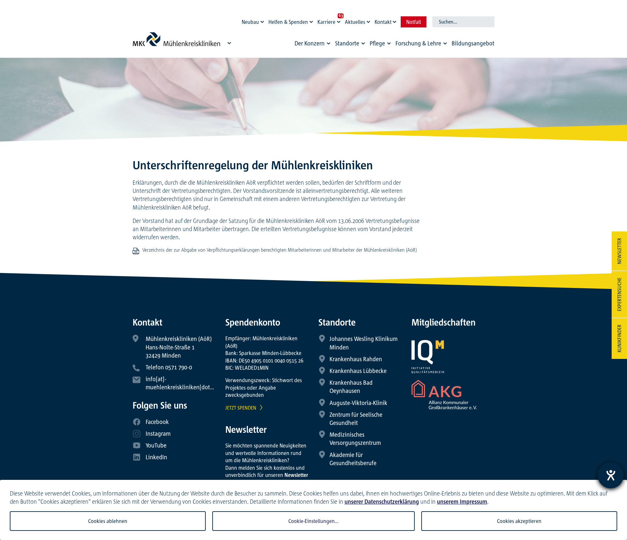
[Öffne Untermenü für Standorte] (363, 43)
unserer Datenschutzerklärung (382, 501)
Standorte (347, 43)
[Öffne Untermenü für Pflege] (389, 43)
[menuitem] (313, 45)
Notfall (413, 22)
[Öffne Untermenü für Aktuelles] (369, 20)
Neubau (250, 22)
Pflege (377, 43)
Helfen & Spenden (288, 22)
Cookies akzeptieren (519, 521)
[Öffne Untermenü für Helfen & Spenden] (312, 20)
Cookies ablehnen (107, 521)
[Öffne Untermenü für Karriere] (340, 20)
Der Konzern (310, 43)
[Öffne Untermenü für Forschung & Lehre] (445, 43)
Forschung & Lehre (418, 43)
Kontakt (383, 22)
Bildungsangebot (473, 43)
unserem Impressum (462, 501)
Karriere (326, 22)
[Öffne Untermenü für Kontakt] (395, 20)
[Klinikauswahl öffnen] (229, 43)
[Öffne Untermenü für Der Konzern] (328, 43)
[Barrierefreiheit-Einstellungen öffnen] (611, 475)
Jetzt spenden (240, 408)
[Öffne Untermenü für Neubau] (263, 20)
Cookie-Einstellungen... (313, 521)
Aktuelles (355, 22)
